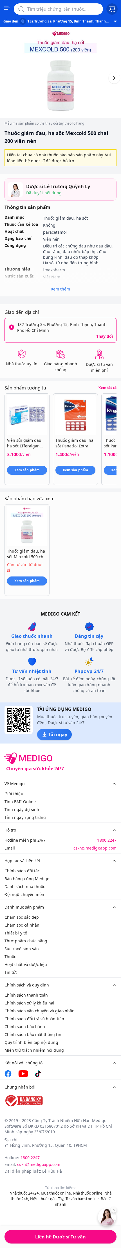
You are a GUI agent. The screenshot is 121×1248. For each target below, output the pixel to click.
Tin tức (11, 972)
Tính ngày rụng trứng (25, 817)
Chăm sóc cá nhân (22, 925)
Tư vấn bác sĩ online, (83, 1198)
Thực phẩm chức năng (26, 940)
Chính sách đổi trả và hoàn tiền (34, 1018)
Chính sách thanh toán (26, 995)
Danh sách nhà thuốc (25, 886)
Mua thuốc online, (56, 1193)
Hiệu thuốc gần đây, (47, 1198)
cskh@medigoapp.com (94, 848)
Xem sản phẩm (27, 470)
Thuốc (10, 956)
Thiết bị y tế (16, 933)
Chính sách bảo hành (25, 1026)
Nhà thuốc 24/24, (25, 1193)
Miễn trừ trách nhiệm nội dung (34, 1050)
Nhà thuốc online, (88, 1193)
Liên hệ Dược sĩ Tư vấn (60, 1237)
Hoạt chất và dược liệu (26, 964)
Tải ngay (57, 734)
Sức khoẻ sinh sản (22, 948)
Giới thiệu (14, 793)
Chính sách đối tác (22, 870)
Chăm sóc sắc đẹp (22, 917)
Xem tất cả (107, 388)
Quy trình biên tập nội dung (31, 1042)
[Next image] (114, 78)
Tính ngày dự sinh (22, 809)
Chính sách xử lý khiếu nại (30, 1003)
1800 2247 (106, 840)
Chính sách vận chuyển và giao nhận (40, 1010)
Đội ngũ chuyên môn (24, 894)
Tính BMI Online (20, 801)
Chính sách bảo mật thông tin (33, 1034)
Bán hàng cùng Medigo (27, 878)
